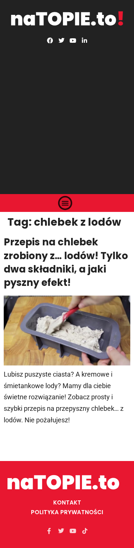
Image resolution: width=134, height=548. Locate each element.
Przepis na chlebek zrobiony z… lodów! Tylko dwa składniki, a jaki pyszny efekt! (66, 262)
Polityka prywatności (67, 512)
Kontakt (67, 502)
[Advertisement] (67, 114)
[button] (65, 203)
